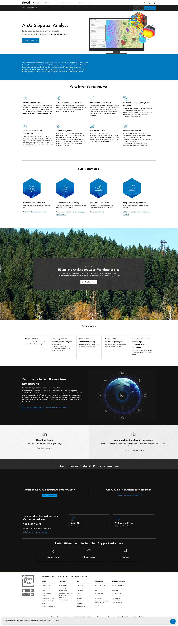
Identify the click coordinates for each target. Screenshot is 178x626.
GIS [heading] (78, 581)
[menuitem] (49, 585)
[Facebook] (24, 590)
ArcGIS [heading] (44, 581)
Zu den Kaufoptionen (31, 40)
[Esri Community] (24, 594)
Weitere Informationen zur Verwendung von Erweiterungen (71, 213)
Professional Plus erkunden (33, 407)
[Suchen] (144, 2)
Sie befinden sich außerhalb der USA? (35, 532)
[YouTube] (32, 594)
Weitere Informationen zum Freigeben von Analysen (137, 213)
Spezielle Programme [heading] (118, 581)
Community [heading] (62, 581)
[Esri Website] (26, 2)
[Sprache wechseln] (149, 2)
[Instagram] (28, 594)
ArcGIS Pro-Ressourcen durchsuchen (35, 212)
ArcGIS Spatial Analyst (29, 8)
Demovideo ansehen (97, 212)
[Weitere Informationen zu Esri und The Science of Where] (28, 581)
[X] (28, 590)
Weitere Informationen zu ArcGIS (56, 407)
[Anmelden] (155, 2)
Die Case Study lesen (89, 282)
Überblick (138, 8)
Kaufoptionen (149, 8)
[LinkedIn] (32, 590)
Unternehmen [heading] (99, 581)
